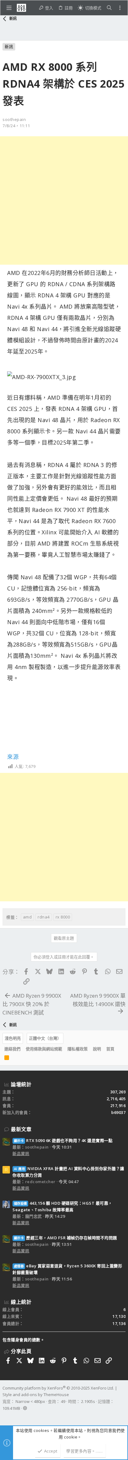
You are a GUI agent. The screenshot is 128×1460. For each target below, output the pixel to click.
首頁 (110, 1049)
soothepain (14, 119)
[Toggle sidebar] (120, 8)
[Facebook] (5, 1416)
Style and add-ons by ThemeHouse (35, 1394)
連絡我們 (12, 1049)
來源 (13, 756)
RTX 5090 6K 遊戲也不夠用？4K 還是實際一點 (63, 1140)
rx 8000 (63, 917)
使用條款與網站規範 (44, 1049)
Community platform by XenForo (58, 1388)
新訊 (9, 46)
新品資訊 (20, 1153)
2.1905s (88, 1401)
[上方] (119, 1049)
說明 (97, 1049)
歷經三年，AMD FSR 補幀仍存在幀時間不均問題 (65, 1238)
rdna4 (44, 917)
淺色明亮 (13, 1038)
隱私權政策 (77, 1049)
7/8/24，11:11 (16, 125)
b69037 (118, 1112)
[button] (9, 7)
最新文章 (21, 1129)
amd (27, 917)
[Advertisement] (64, 200)
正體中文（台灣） (45, 1038)
